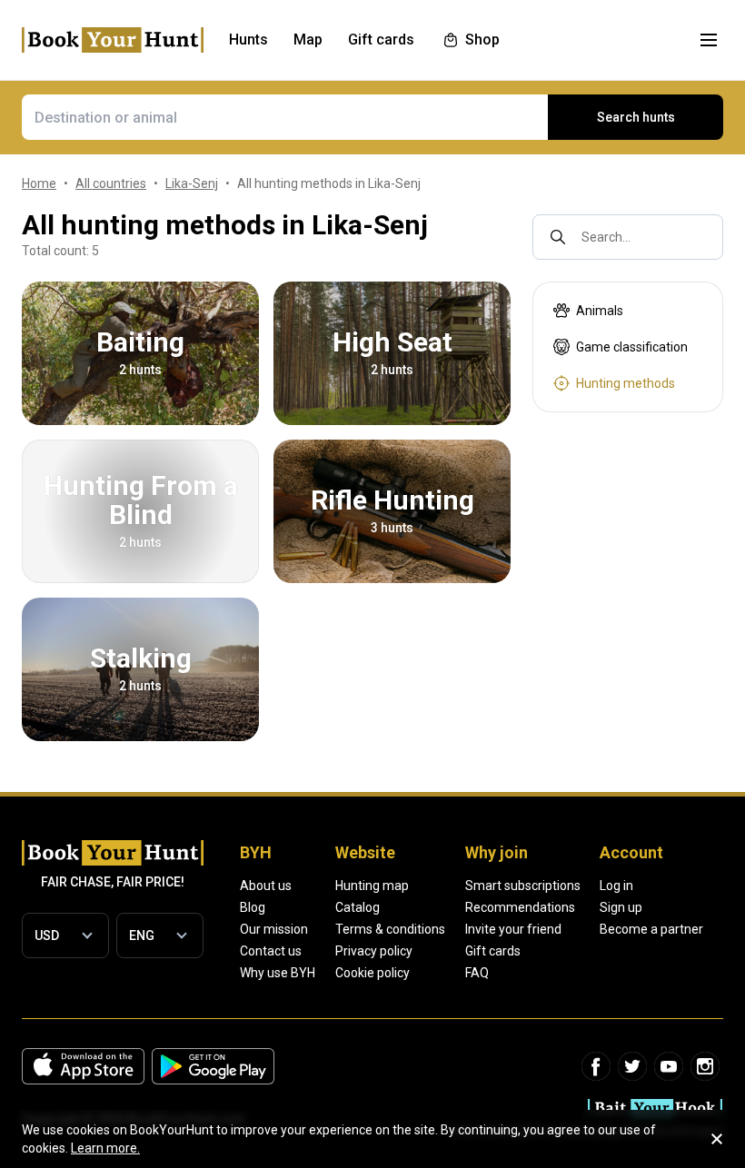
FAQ (477, 972)
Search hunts (636, 117)
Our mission (274, 929)
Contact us (271, 951)
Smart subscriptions (523, 885)
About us (266, 885)
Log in (616, 885)
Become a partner (651, 929)
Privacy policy (373, 951)
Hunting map (372, 885)
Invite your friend (513, 929)
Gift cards (493, 951)
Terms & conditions (390, 929)
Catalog (357, 907)
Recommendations (520, 907)
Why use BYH (277, 972)
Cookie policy (372, 972)
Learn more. (105, 1148)
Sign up (621, 907)
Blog (252, 907)
